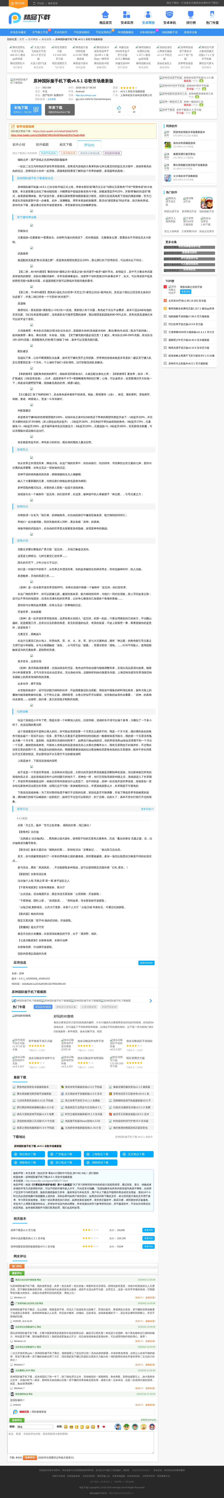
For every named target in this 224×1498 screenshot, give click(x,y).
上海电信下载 (100, 1154)
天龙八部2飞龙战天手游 (38, 64)
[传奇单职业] (171, 270)
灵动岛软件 (60, 32)
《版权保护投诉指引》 (141, 1470)
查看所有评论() (148, 1420)
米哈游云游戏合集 (90, 153)
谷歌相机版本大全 (148, 35)
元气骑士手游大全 (40, 35)
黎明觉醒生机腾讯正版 (143, 64)
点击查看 (51, 99)
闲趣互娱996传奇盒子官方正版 (122, 64)
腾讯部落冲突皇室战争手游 (101, 64)
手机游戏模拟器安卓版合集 (81, 35)
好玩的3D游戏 (112, 153)
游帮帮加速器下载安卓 (185, 64)
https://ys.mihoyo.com (86, 95)
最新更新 (53, 3)
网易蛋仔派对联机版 (80, 64)
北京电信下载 (136, 1154)
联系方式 (105, 1482)
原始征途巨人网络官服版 (164, 64)
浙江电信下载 (63, 1162)
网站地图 (129, 1482)
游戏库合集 (190, 32)
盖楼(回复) (150, 1297)
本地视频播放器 (126, 35)
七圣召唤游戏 (68, 153)
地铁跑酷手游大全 (170, 35)
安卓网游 (33, 39)
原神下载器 (188, 109)
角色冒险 (46, 39)
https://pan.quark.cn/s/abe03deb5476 (55, 131)
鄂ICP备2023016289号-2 (121, 1493)
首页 (21, 39)
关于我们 (94, 1482)
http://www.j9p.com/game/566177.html (47, 1180)
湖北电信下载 (27, 1154)
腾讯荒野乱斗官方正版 (17, 64)
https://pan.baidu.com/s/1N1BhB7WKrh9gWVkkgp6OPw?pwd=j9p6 (48, 135)
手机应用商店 (103, 32)
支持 (139, 1297)
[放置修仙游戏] (172, 252)
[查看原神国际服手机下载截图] (19, 87)
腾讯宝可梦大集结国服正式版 (206, 64)
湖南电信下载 (27, 1162)
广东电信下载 (63, 1154)
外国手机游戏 (48, 153)
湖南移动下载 (100, 1162)
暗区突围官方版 (59, 64)
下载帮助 (117, 1482)
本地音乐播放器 (18, 35)
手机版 (40, 3)
